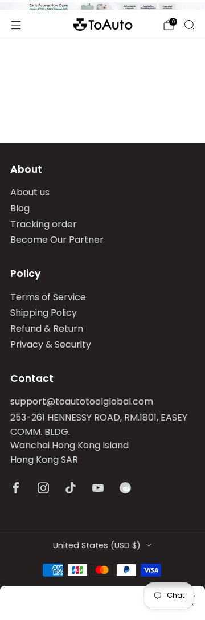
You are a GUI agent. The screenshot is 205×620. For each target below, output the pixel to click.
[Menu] (16, 25)
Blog (20, 208)
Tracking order (43, 224)
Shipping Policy (43, 312)
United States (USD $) (97, 545)
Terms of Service (48, 297)
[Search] (189, 24)
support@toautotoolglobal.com (81, 401)
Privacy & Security (50, 344)
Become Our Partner (57, 239)
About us (30, 192)
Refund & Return (46, 328)
